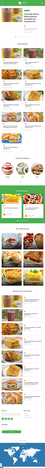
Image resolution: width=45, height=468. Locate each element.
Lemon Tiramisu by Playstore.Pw (11, 208)
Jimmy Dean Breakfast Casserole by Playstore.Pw (11, 84)
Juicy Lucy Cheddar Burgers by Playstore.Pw (10, 148)
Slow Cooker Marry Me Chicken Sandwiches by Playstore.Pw (10, 126)
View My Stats (6, 467)
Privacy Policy (26, 415)
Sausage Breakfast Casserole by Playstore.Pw (32, 105)
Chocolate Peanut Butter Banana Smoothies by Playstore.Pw (11, 63)
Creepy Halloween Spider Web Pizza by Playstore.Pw (32, 208)
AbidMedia (8, 214)
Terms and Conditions (28, 417)
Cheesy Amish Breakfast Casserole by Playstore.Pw (33, 84)
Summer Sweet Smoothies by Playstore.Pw (32, 63)
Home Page (26, 413)
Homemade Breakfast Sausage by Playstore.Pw (11, 105)
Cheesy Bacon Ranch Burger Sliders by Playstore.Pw (33, 126)
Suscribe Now (11, 431)
